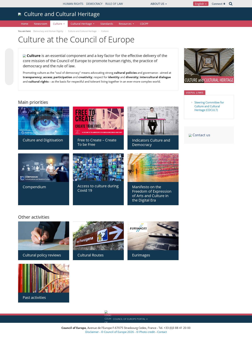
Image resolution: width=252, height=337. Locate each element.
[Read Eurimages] (153, 235)
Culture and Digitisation (43, 140)
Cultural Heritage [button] (81, 23)
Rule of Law (114, 4)
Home (24, 23)
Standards (106, 23)
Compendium (34, 186)
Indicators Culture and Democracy (151, 142)
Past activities (34, 297)
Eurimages (141, 255)
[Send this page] (9, 81)
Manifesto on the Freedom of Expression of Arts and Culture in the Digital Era (151, 193)
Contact (162, 332)
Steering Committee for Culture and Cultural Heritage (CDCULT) (209, 106)
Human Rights (73, 4)
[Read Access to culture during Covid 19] (98, 167)
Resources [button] (125, 23)
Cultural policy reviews (42, 255)
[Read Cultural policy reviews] (43, 235)
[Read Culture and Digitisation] (43, 121)
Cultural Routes (90, 255)
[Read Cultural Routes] (98, 235)
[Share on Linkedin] (9, 74)
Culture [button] (57, 23)
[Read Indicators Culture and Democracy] (153, 121)
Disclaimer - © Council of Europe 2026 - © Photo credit (120, 332)
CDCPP (144, 23)
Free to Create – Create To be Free (96, 142)
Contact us (201, 135)
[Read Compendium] (43, 167)
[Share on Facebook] (9, 67)
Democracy (94, 4)
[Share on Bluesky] (9, 53)
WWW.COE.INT (27, 3)
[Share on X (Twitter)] (9, 60)
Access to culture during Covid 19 (98, 188)
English (200, 4)
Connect (217, 4)
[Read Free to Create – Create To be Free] (98, 121)
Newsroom (40, 23)
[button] (126, 319)
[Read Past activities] (43, 278)
